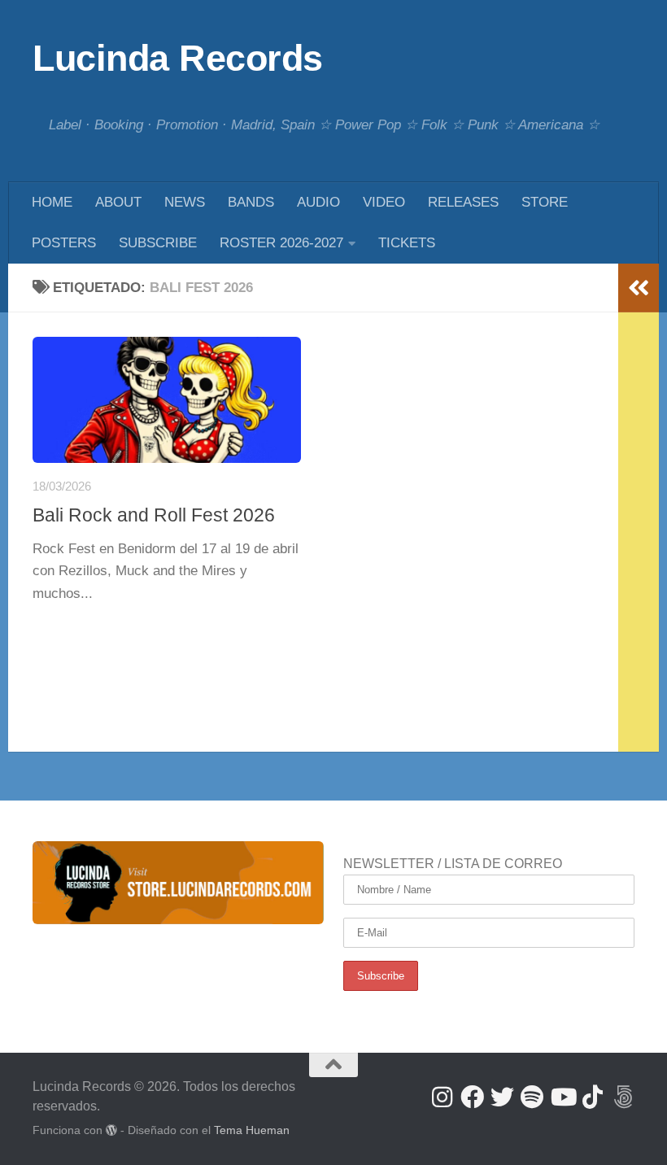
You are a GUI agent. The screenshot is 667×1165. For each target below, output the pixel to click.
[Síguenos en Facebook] (472, 1097)
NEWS (184, 202)
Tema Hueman (252, 1130)
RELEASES (463, 202)
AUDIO (318, 202)
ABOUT (118, 202)
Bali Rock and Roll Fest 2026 (154, 515)
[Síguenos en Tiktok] (592, 1097)
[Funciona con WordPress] (111, 1130)
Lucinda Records (178, 58)
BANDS (251, 202)
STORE (544, 202)
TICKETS (406, 243)
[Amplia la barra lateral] (638, 288)
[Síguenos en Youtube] (562, 1097)
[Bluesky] (622, 1097)
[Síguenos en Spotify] (532, 1097)
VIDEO (384, 202)
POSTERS (64, 243)
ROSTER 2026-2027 (281, 243)
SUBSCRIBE (158, 243)
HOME (52, 202)
